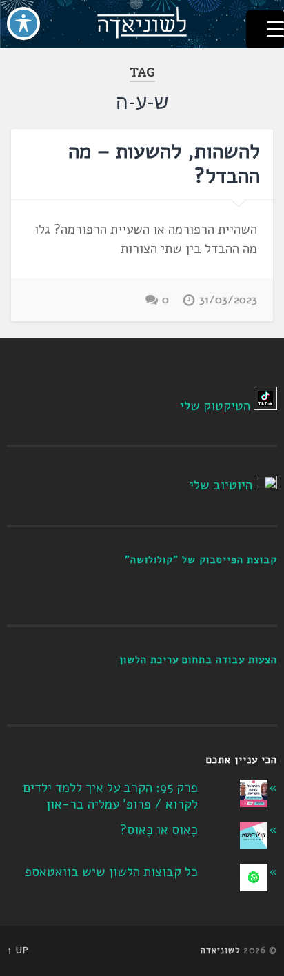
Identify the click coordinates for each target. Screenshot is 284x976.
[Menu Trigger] (265, 29)
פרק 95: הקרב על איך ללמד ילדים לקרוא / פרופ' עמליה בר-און (110, 796)
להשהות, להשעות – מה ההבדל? (164, 163)
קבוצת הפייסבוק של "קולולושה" (201, 560)
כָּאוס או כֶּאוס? (159, 830)
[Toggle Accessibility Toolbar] (23, 23)
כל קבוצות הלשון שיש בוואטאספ (111, 872)
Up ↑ (18, 950)
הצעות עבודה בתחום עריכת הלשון (198, 660)
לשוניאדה (221, 950)
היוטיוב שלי (221, 485)
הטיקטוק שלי (215, 406)
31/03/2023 (228, 299)
